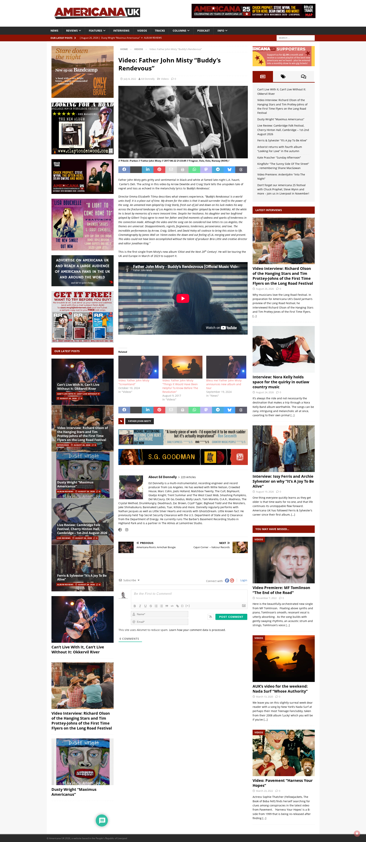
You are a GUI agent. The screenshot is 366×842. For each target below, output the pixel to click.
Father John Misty (139, 421)
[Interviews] (284, 241)
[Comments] (303, 76)
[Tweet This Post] (136, 169)
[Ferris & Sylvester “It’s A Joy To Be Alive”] (82, 568)
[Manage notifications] (357, 834)
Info (221, 30)
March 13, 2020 (264, 696)
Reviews (72, 30)
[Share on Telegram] (218, 169)
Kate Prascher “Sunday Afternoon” (279, 157)
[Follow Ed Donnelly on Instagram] (125, 529)
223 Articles (188, 477)
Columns (179, 30)
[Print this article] (183, 169)
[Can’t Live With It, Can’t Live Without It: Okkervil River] (82, 382)
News (54, 30)
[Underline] (145, 606)
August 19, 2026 (265, 491)
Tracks (160, 30)
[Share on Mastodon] (206, 169)
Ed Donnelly (148, 79)
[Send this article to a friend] (171, 169)
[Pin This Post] (159, 169)
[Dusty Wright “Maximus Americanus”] (82, 475)
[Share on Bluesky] (229, 169)
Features (95, 30)
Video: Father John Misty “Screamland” (133, 382)
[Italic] (140, 606)
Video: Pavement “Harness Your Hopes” (283, 783)
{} (182, 605)
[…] (255, 316)
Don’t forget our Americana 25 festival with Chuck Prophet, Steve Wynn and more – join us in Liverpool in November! (283, 189)
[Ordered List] (156, 606)
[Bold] (134, 606)
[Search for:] (296, 37)
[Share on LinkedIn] (147, 169)
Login (243, 580)
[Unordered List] (161, 606)
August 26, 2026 (68, 398)
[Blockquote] (166, 606)
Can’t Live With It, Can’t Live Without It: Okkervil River (78, 387)
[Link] (177, 606)
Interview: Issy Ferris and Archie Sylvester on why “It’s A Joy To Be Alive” (283, 481)
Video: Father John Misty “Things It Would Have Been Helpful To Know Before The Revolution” (180, 386)
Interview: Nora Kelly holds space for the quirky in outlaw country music (281, 381)
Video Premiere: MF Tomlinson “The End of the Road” (281, 590)
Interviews (121, 30)
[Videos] (284, 560)
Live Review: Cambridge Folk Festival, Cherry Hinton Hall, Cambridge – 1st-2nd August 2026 (82, 529)
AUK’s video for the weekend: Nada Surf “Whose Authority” (280, 689)
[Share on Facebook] (124, 169)
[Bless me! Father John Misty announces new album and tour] (226, 367)
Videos (142, 30)
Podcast (203, 30)
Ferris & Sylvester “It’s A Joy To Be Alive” (82, 577)
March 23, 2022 (264, 791)
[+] (188, 605)
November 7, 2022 (266, 598)
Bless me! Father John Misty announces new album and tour (224, 384)
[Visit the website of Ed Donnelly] (120, 529)
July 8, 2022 (130, 79)
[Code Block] (172, 606)
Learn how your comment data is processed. (197, 630)
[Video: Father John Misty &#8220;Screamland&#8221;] (138, 367)
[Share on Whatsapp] (194, 169)
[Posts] (263, 76)
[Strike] (150, 606)
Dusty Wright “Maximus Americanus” (75, 484)
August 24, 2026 (265, 392)
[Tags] (283, 76)
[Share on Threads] (241, 169)
